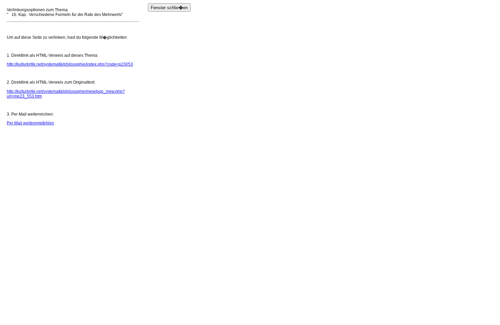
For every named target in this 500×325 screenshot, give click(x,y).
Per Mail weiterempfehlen (30, 123)
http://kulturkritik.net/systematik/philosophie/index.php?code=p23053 (70, 64)
